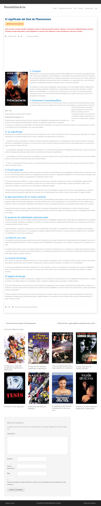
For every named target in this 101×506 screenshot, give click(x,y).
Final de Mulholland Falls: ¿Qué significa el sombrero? (62, 367)
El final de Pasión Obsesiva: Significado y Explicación (86, 407)
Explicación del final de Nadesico (37, 407)
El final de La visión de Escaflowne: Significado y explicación (13, 368)
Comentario (11, 434)
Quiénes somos (10, 503)
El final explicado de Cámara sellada (84, 367)
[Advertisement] (50, 54)
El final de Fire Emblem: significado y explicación (37, 367)
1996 (8, 307)
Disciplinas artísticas (65, 8)
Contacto (58, 503)
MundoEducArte (14, 7)
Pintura (80, 8)
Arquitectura (89, 8)
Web (8, 473)
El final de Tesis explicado (14, 406)
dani (22, 36)
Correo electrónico (11, 467)
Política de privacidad (89, 503)
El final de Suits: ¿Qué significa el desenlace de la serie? (77, 323)
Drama (25, 307)
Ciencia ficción (18, 307)
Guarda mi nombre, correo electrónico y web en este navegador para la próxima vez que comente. (36, 483)
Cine (75, 8)
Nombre (10, 459)
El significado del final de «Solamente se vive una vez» (61, 408)
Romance (34, 307)
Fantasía (29, 307)
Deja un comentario (33, 36)
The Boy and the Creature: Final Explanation (20, 323)
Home (55, 8)
